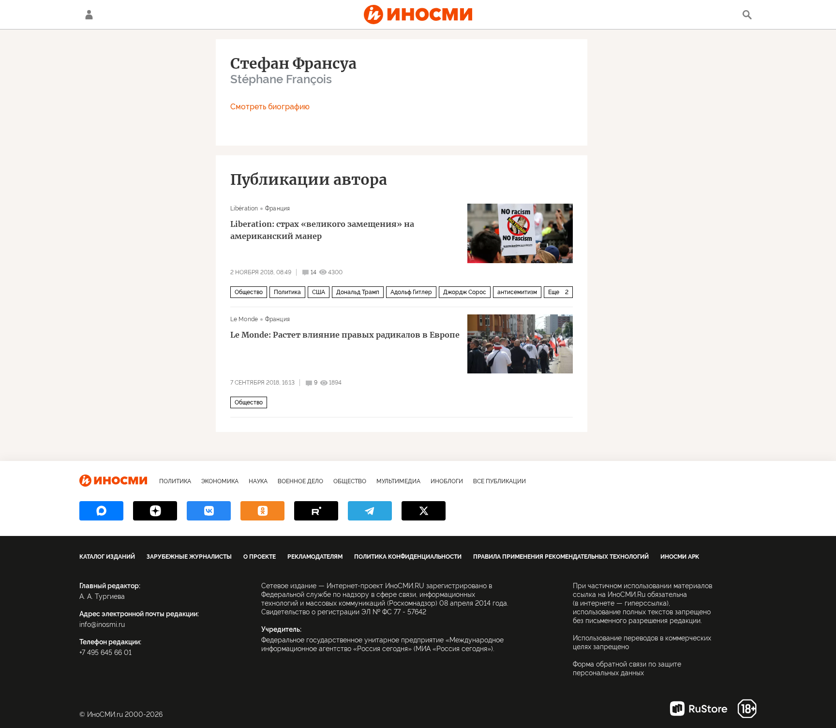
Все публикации (499, 481)
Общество (249, 292)
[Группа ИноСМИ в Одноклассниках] (262, 510)
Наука (258, 481)
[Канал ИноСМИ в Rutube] (316, 510)
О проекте (259, 556)
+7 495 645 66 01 (105, 652)
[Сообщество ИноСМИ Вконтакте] (209, 510)
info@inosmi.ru (102, 624)
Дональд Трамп (357, 292)
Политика (287, 292)
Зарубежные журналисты (189, 556)
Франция (277, 208)
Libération (244, 208)
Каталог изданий (107, 556)
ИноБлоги (447, 481)
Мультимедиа (398, 481)
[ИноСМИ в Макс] (101, 510)
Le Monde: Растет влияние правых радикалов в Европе (345, 335)
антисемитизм (517, 292)
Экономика (220, 481)
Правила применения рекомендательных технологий (561, 556)
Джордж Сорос (464, 292)
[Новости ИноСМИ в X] (424, 510)
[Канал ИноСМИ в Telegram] (370, 510)
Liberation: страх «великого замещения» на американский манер (322, 230)
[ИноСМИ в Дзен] (155, 510)
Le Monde (244, 319)
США (318, 292)
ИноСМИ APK (679, 556)
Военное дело (300, 481)
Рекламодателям (315, 556)
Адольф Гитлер (411, 292)
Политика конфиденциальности (408, 556)
